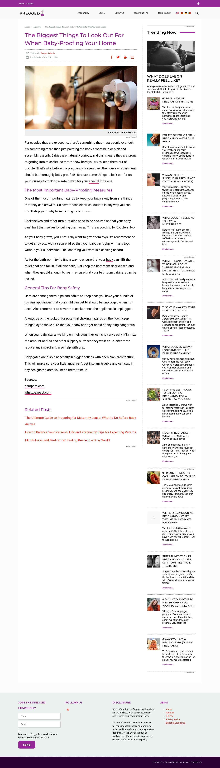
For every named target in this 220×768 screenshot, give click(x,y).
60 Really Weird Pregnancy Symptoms (177, 100)
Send (26, 744)
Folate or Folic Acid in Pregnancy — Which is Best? (178, 138)
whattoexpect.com (38, 392)
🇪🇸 (182, 13)
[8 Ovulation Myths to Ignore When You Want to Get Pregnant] (153, 604)
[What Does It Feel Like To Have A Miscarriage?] (153, 222)
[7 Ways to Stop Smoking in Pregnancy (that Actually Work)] (153, 179)
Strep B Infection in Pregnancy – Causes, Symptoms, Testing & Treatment (176, 561)
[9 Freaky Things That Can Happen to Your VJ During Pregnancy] (153, 477)
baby (109, 259)
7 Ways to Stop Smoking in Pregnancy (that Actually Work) (178, 178)
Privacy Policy (173, 719)
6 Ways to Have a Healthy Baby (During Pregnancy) (177, 642)
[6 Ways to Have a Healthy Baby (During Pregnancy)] (153, 644)
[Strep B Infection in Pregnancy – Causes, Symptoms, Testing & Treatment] (153, 561)
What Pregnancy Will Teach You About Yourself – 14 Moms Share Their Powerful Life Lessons (178, 267)
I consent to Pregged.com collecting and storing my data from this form (38, 736)
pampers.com (34, 386)
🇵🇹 (189, 13)
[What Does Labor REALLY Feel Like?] (171, 56)
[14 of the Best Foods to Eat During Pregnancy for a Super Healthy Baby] (153, 394)
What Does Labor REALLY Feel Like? (164, 78)
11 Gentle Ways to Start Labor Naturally (178, 309)
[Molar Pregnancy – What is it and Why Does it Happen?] (153, 437)
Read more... (168, 124)
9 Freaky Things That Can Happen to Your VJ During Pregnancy (178, 476)
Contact (29, 3)
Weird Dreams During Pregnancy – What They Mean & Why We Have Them (178, 517)
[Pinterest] (68, 710)
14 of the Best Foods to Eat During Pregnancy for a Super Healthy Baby (177, 394)
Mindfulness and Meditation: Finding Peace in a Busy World (67, 440)
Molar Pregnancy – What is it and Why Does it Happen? (176, 436)
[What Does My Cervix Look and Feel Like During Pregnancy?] (153, 351)
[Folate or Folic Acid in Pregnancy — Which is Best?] (153, 140)
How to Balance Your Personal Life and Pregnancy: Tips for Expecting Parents (80, 432)
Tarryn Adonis (48, 53)
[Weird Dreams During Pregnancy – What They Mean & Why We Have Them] (153, 517)
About (21, 3)
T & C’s (169, 716)
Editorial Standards (175, 722)
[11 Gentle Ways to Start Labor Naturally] (153, 312)
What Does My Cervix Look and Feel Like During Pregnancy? (177, 350)
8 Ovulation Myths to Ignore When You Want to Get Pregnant (178, 602)
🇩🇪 (186, 13)
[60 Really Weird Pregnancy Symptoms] (153, 103)
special (94, 181)
